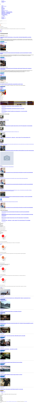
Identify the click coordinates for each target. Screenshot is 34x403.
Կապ (3, 15)
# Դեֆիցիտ (1, 338)
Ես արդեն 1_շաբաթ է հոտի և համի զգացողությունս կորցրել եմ (9, 201)
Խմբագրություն (2, 295)
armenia (1, 200)
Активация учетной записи (5, 10)
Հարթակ (3, 18)
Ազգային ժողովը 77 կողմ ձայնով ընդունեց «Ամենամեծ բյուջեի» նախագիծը (12, 335)
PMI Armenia (3, 8)
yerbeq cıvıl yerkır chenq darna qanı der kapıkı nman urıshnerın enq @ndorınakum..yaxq (9, 131)
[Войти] (0, 30)
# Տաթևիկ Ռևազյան (3, 300)
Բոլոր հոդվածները (4, 14)
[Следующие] (2, 288)
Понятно (1, 254)
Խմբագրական (4, 1)
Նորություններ (2, 41)
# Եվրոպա (1, 88)
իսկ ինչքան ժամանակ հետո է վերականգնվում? (7, 166)
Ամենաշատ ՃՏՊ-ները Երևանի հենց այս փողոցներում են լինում (10, 311)
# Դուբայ (1, 87)
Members (3, 7)
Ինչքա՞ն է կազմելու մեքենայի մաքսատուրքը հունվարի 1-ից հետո (11, 374)
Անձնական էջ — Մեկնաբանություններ (7, 12)
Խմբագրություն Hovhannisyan (4, 51)
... (0, 3)
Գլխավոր (3, 17)
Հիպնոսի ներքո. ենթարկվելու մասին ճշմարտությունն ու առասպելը (11, 389)
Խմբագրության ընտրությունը (4, 101)
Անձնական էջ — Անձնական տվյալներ (7, 11)
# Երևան (1, 313)
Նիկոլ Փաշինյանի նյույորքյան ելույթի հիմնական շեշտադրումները (11, 362)
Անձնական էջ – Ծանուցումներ (6, 13)
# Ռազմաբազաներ (3, 59)
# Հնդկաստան (2, 74)
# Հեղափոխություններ (3, 365)
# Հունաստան (2, 43)
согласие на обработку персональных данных (11, 401)
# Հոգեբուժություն (2, 391)
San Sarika (1, 118)
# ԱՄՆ (1, 351)
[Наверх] (0, 402)
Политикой (25, 401)
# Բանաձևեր (2, 326)
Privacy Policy (3, 9)
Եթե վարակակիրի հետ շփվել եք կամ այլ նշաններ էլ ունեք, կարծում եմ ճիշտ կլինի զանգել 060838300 (14, 178)
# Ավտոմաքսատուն (3, 377)
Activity (2, 5)
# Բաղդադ (1, 352)
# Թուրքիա (1, 73)
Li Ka (0, 165)
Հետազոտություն (2, 86)
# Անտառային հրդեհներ (3, 42)
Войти (1, 31)
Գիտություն (2, 390)
